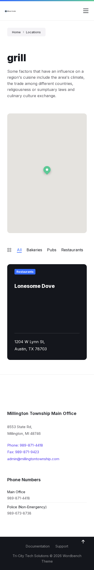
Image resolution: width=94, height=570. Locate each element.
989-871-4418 (18, 498)
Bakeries (34, 249)
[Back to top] (83, 541)
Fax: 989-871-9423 (23, 452)
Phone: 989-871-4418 (25, 445)
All (19, 249)
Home (16, 32)
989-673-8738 (19, 513)
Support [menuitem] (61, 546)
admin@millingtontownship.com (33, 459)
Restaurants (72, 249)
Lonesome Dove (34, 286)
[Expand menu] (86, 11)
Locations (33, 32)
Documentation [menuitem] (38, 546)
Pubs (51, 249)
